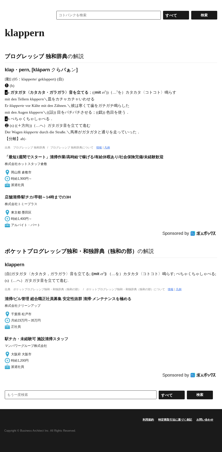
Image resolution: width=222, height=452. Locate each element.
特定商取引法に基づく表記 (175, 419)
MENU (9, 4)
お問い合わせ (204, 419)
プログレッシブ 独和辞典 (36, 56)
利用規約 (148, 419)
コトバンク (26, 15)
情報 (99, 147)
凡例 (107, 147)
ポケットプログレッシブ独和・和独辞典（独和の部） (71, 251)
